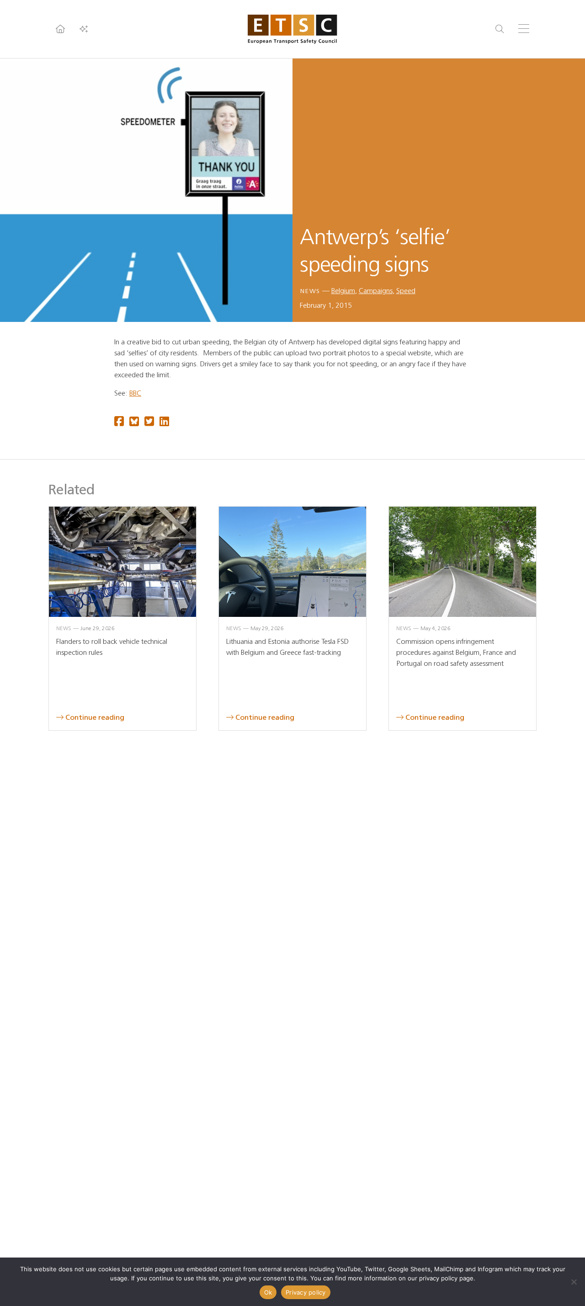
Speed (405, 290)
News (310, 291)
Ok (268, 1292)
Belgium (343, 290)
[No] (573, 1281)
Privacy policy (306, 1292)
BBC (135, 393)
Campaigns (376, 290)
